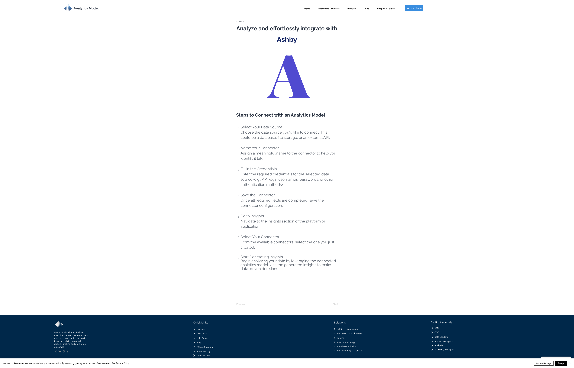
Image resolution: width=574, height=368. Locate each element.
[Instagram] (63, 351)
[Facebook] (67, 351)
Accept (561, 363)
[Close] (570, 363)
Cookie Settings (543, 363)
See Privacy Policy (120, 363)
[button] (351, 7)
